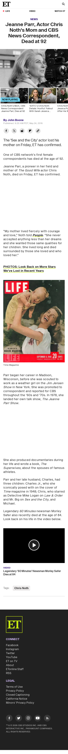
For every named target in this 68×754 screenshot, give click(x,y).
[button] (34, 545)
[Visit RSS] (47, 719)
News (34, 19)
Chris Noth (21, 588)
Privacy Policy (15, 691)
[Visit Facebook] (9, 719)
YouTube (11, 657)
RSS (8, 673)
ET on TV (11, 661)
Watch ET (60, 11)
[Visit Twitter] (18, 719)
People (38, 235)
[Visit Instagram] (28, 719)
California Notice (16, 699)
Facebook (12, 645)
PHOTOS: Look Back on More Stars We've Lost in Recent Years (29, 269)
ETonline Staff (15, 669)
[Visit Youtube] (37, 718)
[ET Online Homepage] (7, 4)
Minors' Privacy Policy (20, 703)
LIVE (7, 11)
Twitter (10, 653)
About (10, 665)
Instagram (12, 649)
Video (32, 11)
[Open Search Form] (63, 4)
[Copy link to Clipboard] (38, 131)
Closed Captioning (18, 695)
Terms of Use (14, 687)
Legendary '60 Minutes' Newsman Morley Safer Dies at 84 (32, 572)
